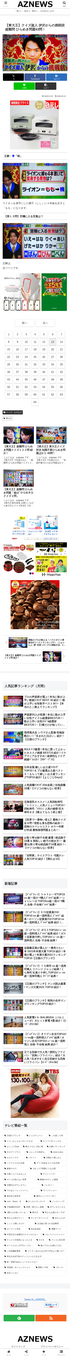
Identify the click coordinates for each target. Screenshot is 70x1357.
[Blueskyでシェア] (42, 1018)
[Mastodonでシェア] (27, 1018)
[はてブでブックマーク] (27, 1027)
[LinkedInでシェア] (35, 1036)
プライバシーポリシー (52, 1346)
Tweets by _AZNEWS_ (35, 1299)
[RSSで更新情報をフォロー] (50, 1318)
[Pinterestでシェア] (19, 1036)
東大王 (9, 418)
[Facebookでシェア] (11, 1027)
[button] (45, 86)
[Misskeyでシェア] (58, 1018)
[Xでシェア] (11, 1018)
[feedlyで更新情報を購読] (19, 1318)
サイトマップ (18, 1346)
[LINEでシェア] (58, 1027)
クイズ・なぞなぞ (14, 412)
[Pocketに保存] (42, 1027)
